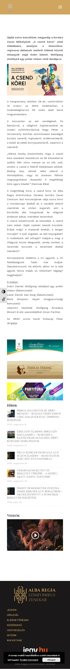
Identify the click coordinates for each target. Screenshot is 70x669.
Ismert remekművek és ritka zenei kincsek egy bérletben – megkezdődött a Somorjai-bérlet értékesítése (34, 493)
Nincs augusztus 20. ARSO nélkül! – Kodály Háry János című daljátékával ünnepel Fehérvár (34, 415)
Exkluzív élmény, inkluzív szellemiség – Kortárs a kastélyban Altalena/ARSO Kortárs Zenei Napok (32, 436)
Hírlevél (13, 614)
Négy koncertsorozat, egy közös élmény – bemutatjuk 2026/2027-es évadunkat (38, 456)
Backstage (14, 640)
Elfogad (51, 659)
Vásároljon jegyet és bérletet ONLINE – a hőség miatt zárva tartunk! (37, 473)
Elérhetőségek (18, 620)
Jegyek (12, 609)
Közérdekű (14, 625)
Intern (11, 635)
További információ (29, 660)
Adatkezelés (16, 630)
